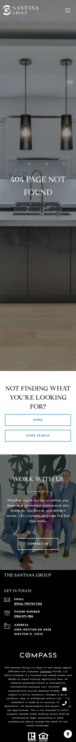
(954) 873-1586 (23, 616)
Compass (45, 671)
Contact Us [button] (38, 544)
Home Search (38, 435)
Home (38, 420)
